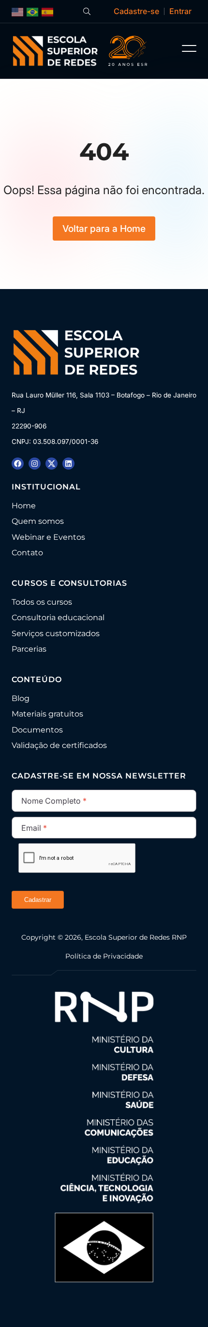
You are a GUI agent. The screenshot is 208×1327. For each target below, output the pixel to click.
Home (24, 505)
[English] (18, 11)
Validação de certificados (59, 745)
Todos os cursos (42, 602)
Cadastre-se (136, 11)
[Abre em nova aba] (18, 464)
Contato (27, 552)
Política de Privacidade (104, 956)
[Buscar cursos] (86, 11)
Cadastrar (37, 899)
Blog (21, 698)
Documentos (37, 729)
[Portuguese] (33, 11)
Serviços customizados (56, 633)
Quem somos (38, 521)
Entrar (180, 11)
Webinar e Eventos (48, 537)
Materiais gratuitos (47, 713)
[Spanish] (48, 11)
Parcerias (29, 649)
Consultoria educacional (58, 617)
